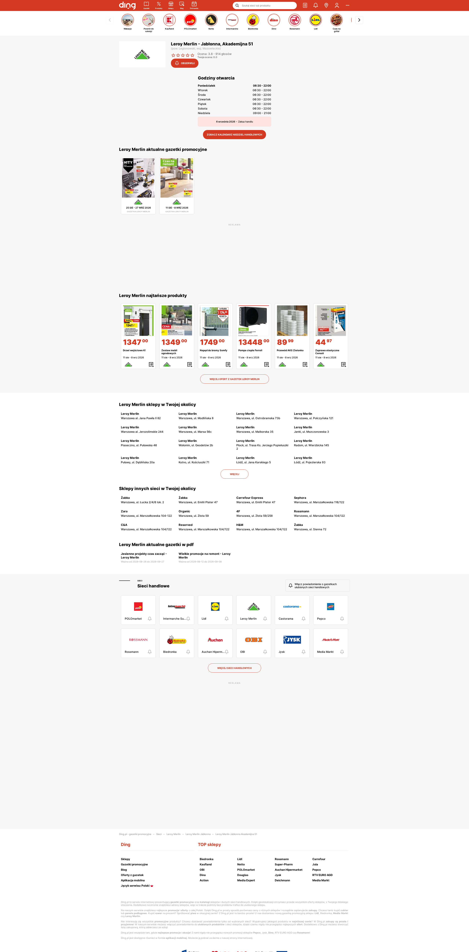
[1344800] (253, 320)
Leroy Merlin (174, 834)
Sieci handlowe (153, 586)
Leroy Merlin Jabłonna (198, 834)
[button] (305, 5)
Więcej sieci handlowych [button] (234, 668)
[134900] (176, 320)
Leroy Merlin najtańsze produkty (153, 295)
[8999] (292, 320)
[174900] (215, 320)
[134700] (138, 320)
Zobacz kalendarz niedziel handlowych (234, 134)
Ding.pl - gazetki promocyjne (135, 834)
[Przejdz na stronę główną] (127, 5)
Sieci (139, 581)
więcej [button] (234, 474)
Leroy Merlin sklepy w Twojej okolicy (157, 404)
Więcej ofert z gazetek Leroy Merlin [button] (235, 379)
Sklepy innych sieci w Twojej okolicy (157, 488)
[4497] (330, 320)
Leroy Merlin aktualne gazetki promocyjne (163, 149)
